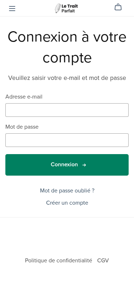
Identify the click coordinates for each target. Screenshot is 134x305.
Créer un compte (67, 202)
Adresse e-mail (24, 97)
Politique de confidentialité (59, 260)
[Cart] (121, 7)
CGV (103, 260)
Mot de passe (22, 127)
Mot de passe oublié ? (67, 190)
